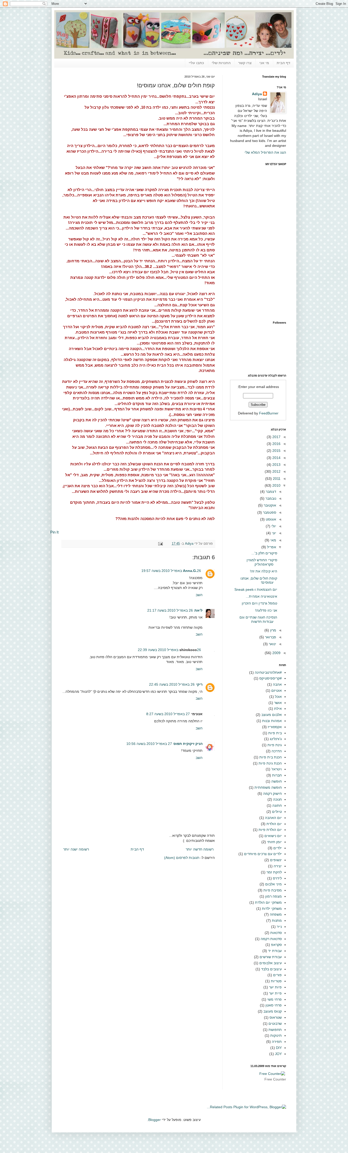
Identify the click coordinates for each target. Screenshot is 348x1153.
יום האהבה (273, 818)
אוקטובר (269, 505)
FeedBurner (268, 413)
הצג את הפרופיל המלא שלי (265, 152)
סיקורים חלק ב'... (264, 553)
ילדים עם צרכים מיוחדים (263, 854)
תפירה (277, 1042)
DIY (279, 1048)
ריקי (199, 684)
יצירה (278, 866)
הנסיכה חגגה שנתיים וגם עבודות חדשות (258, 619)
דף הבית (283, 63)
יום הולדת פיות (270, 830)
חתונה (277, 805)
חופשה (276, 781)
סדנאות (276, 933)
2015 (275, 451)
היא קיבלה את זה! (263, 571)
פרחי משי (274, 999)
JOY (278, 1054)
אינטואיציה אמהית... (261, 596)
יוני (273, 533)
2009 (275, 653)
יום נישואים (273, 836)
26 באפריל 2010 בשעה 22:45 (172, 684)
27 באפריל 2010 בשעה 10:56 (149, 744)
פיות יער (275, 987)
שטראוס (276, 1017)
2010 (275, 485)
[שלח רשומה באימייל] (161, 543)
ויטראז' (276, 769)
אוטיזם (276, 690)
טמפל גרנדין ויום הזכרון (259, 603)
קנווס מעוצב (272, 1011)
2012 (275, 471)
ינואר (272, 644)
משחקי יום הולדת (268, 902)
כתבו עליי (196, 63)
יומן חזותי (274, 842)
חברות (277, 775)
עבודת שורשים (271, 957)
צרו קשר (245, 63)
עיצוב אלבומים (270, 963)
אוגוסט (270, 519)
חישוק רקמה (272, 793)
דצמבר (270, 491)
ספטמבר (269, 512)
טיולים (277, 812)
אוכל (278, 697)
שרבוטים (275, 1023)
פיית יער (275, 993)
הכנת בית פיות (270, 757)
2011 (276, 479)
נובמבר (270, 498)
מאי (272, 540)
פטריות (276, 981)
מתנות (277, 920)
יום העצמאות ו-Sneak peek (255, 589)
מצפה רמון (273, 896)
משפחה (276, 914)
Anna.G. (190, 571)
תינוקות (276, 1035)
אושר (278, 703)
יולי (273, 526)
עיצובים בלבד (271, 969)
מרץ (272, 630)
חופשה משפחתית (268, 787)
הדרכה (277, 751)
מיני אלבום (273, 884)
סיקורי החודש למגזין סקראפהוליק (262, 562)
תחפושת (275, 1030)
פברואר (270, 637)
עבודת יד (275, 951)
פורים (277, 975)
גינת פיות (274, 745)
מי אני (264, 63)
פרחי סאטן (273, 1005)
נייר (279, 927)
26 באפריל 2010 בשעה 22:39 (169, 650)
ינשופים (276, 860)
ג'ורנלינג (276, 739)
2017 (275, 437)
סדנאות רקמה (271, 939)
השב (199, 595)
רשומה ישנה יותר (76, 849)
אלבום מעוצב (271, 715)
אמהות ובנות (272, 721)
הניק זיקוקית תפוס (188, 744)
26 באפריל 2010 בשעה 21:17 (170, 610)
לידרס (277, 878)
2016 (275, 444)
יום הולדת (274, 824)
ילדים (277, 848)
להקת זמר (274, 872)
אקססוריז (275, 727)
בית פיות (275, 733)
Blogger (154, 1120)
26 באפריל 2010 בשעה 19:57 (171, 571)
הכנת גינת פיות (270, 763)
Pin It (54, 532)
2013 (275, 465)
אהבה (277, 684)
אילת (278, 709)
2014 (275, 458)
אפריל (271, 547)
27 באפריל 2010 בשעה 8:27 (168, 714)
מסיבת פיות (272, 890)
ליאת (198, 610)
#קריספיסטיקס (270, 678)
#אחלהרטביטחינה (268, 672)
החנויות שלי (221, 63)
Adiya (188, 543)
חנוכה (277, 799)
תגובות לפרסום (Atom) (181, 858)
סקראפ (276, 945)
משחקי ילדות (272, 908)
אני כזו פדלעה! (266, 610)
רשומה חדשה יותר (199, 849)
